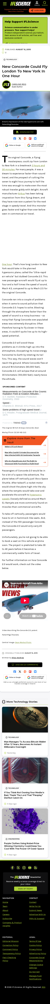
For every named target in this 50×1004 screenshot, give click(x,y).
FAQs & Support (36, 918)
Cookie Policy (35, 945)
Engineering (14, 839)
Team (5, 906)
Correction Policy (10, 945)
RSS (43, 987)
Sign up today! (25, 888)
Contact (32, 902)
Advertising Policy (37, 953)
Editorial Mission (11, 941)
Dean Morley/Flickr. (23, 642)
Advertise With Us (37, 914)
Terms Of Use (35, 941)
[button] (45, 2)
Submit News (35, 910)
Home (5, 902)
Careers (6, 914)
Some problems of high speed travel (21, 410)
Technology (11, 59)
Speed (6, 403)
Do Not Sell (34, 972)
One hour (7, 264)
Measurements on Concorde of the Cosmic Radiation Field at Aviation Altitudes (24, 392)
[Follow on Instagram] (24, 868)
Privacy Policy (35, 949)
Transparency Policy (12, 953)
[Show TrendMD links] (46, 422)
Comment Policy (10, 949)
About (5, 910)
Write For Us (35, 906)
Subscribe (7, 918)
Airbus (21, 193)
